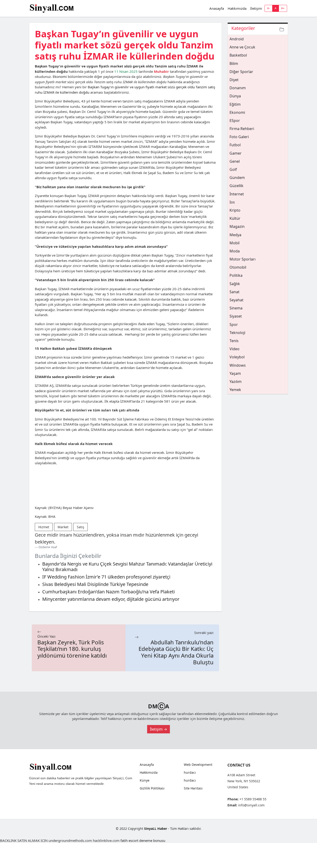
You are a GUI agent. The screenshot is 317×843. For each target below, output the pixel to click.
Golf (233, 169)
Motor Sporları (243, 259)
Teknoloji (237, 332)
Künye (144, 780)
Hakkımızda (237, 8)
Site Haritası (193, 788)
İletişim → (158, 729)
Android (237, 38)
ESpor (235, 120)
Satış (80, 527)
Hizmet (43, 527)
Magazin (237, 226)
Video (234, 348)
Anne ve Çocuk (242, 47)
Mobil (234, 242)
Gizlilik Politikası (152, 788)
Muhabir (161, 71)
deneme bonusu (152, 840)
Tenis (234, 340)
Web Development (198, 764)
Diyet (234, 79)
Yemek (235, 389)
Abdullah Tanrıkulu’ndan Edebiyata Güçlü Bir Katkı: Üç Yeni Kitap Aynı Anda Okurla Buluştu (176, 652)
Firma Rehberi (242, 128)
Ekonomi (60, 76)
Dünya (235, 96)
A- (268, 8)
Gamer (236, 153)
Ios (232, 202)
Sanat (234, 291)
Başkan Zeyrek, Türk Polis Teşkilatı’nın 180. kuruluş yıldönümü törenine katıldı (72, 648)
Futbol (235, 144)
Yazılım (236, 381)
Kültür (235, 218)
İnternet (237, 194)
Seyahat (236, 299)
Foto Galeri (239, 136)
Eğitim (235, 104)
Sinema (236, 308)
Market (63, 527)
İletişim (256, 8)
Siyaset (236, 316)
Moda (235, 251)
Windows (238, 365)
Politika (236, 275)
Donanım (238, 87)
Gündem (237, 177)
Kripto (235, 210)
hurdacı (190, 772)
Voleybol (237, 356)
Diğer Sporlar (241, 71)
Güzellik (236, 185)
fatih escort (129, 840)
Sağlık (235, 283)
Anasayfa (216, 8)
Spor (234, 324)
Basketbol (238, 55)
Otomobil (238, 267)
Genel (235, 161)
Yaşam (235, 373)
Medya (235, 234)
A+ (283, 8)
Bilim (234, 63)
